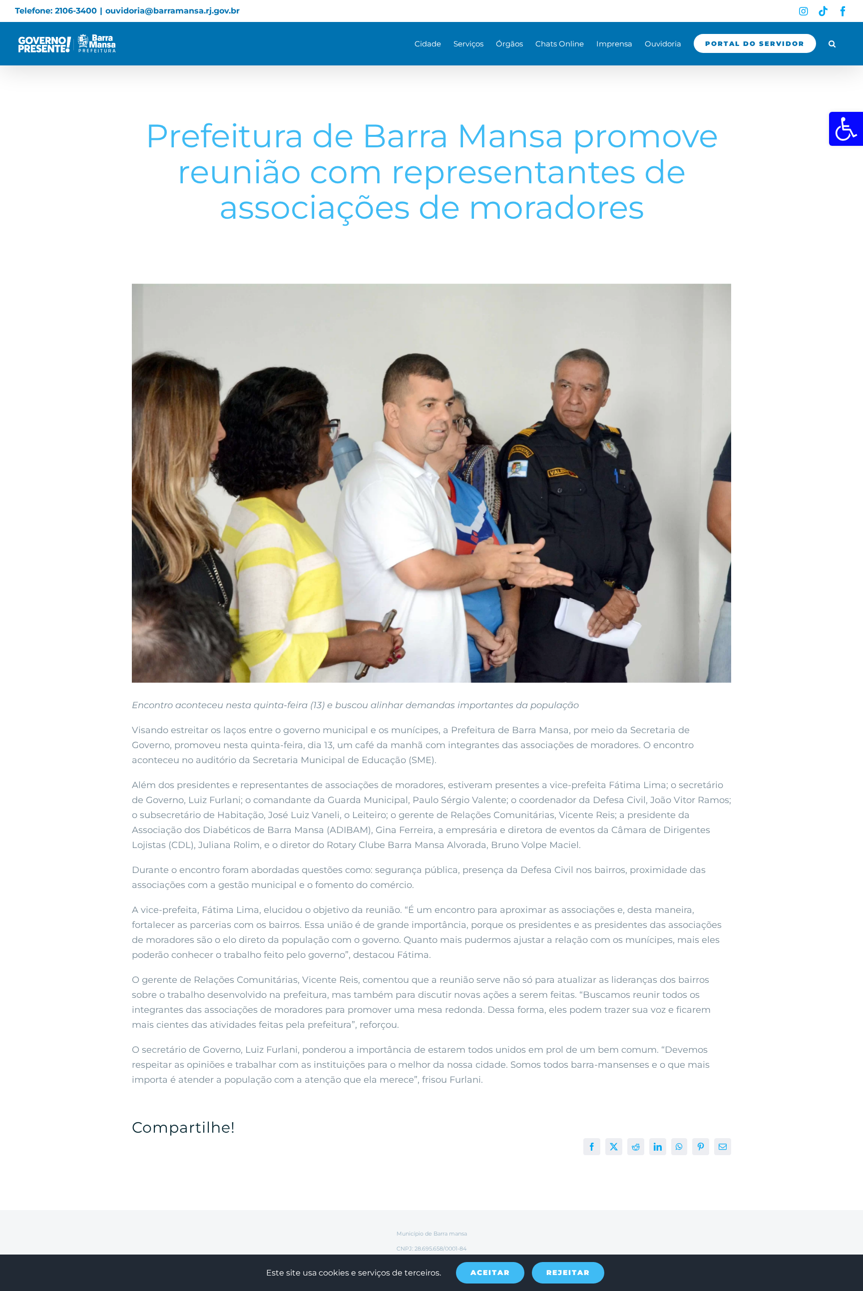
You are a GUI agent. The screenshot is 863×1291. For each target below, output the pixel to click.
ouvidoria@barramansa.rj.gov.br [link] (172, 10)
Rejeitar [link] (568, 1272)
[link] (846, 129)
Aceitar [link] (490, 1272)
